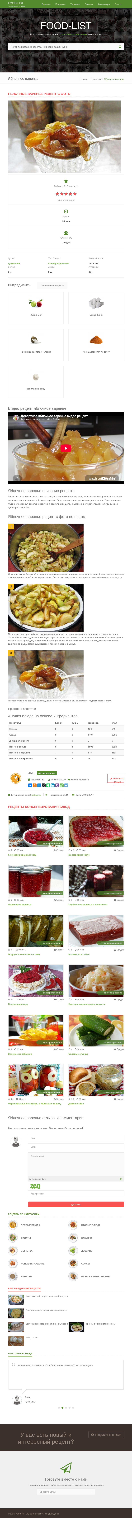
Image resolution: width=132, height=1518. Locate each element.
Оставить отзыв (118, 780)
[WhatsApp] (62, 785)
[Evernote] (48, 785)
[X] (44, 785)
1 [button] (59, 1408)
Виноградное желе (79, 854)
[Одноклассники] (35, 785)
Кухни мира (104, 4)
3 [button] (66, 1408)
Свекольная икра (18, 1004)
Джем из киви (76, 1103)
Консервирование (58, 263)
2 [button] (62, 1408)
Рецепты (46, 4)
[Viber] (57, 785)
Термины (75, 4)
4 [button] (70, 1408)
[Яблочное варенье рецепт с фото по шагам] (64, 136)
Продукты (60, 4)
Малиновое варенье (19, 904)
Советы (89, 4)
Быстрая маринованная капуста (86, 1004)
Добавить (76, 1204)
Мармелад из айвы (79, 954)
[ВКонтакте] (30, 785)
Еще (117, 4)
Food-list (16, 4)
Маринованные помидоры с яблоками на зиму (34, 1103)
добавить (36, 794)
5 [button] (73, 1408)
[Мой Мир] (39, 785)
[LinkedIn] (53, 785)
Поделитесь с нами (107, 1434)
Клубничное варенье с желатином (87, 904)
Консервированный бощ (22, 854)
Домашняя (14, 263)
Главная (84, 78)
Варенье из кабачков (20, 1053)
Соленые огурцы (78, 1053)
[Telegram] (66, 785)
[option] (66, 1382)
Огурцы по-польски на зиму (24, 954)
